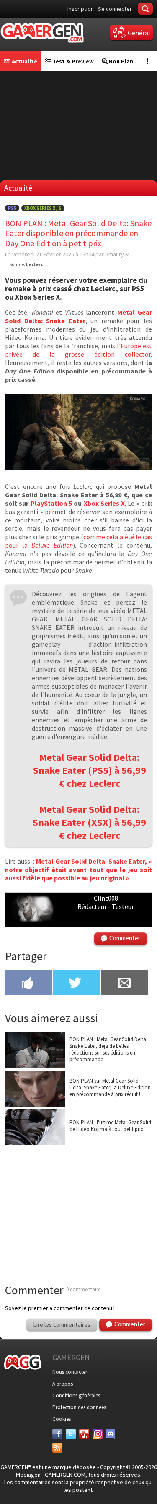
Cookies (61, 1419)
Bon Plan (120, 61)
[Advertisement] (79, 1204)
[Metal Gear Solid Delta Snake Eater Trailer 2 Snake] (78, 468)
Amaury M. (118, 254)
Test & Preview (72, 61)
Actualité (23, 61)
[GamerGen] (42, 33)
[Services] (57, 1448)
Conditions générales (76, 1395)
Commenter (124, 938)
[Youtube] (84, 1434)
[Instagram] (98, 1434)
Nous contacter (69, 1372)
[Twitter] (71, 1434)
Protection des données (79, 1407)
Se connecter (115, 9)
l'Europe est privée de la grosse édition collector (78, 350)
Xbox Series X (104, 503)
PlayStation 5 (51, 503)
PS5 (12, 208)
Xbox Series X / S (43, 208)
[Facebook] (57, 1434)
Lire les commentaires (61, 1325)
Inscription (80, 9)
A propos (62, 1383)
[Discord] (111, 1434)
